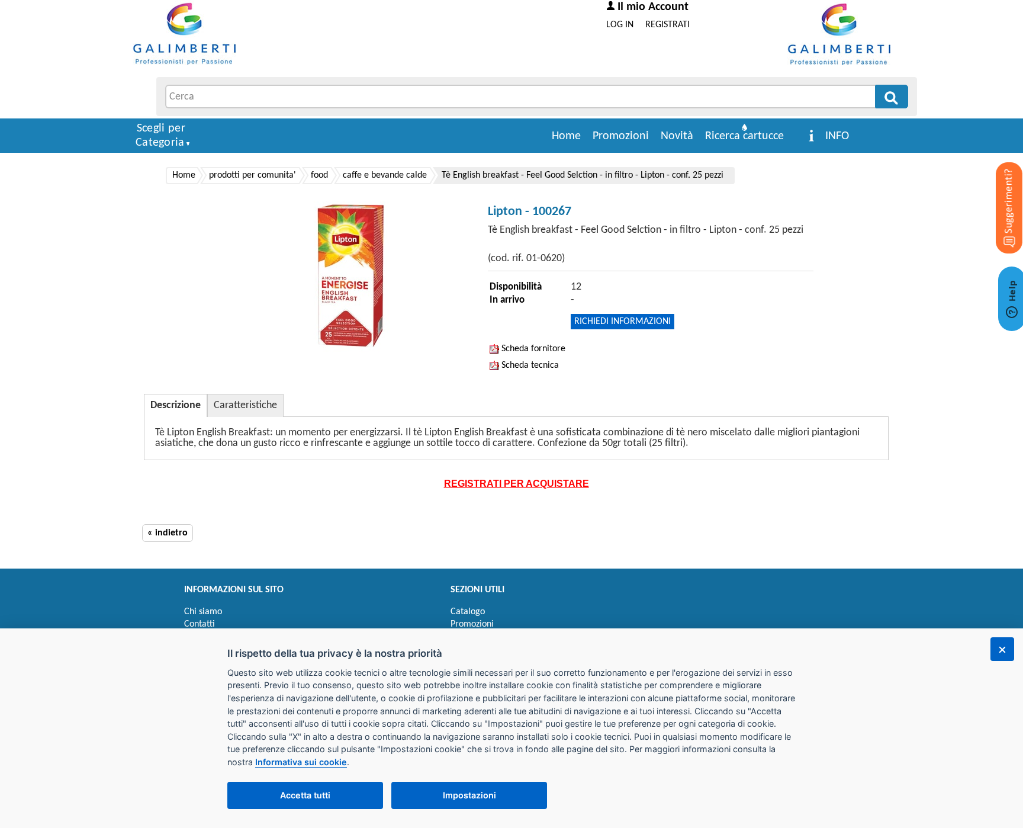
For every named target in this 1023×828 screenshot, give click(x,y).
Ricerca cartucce (744, 136)
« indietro (167, 533)
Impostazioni (469, 795)
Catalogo (468, 612)
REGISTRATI (667, 25)
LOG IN (619, 25)
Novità (677, 136)
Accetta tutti (305, 795)
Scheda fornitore (532, 349)
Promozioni (621, 136)
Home (566, 136)
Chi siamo (203, 612)
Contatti (199, 624)
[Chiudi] (1002, 649)
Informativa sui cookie (301, 762)
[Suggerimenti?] (999, 189)
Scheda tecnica (529, 365)
